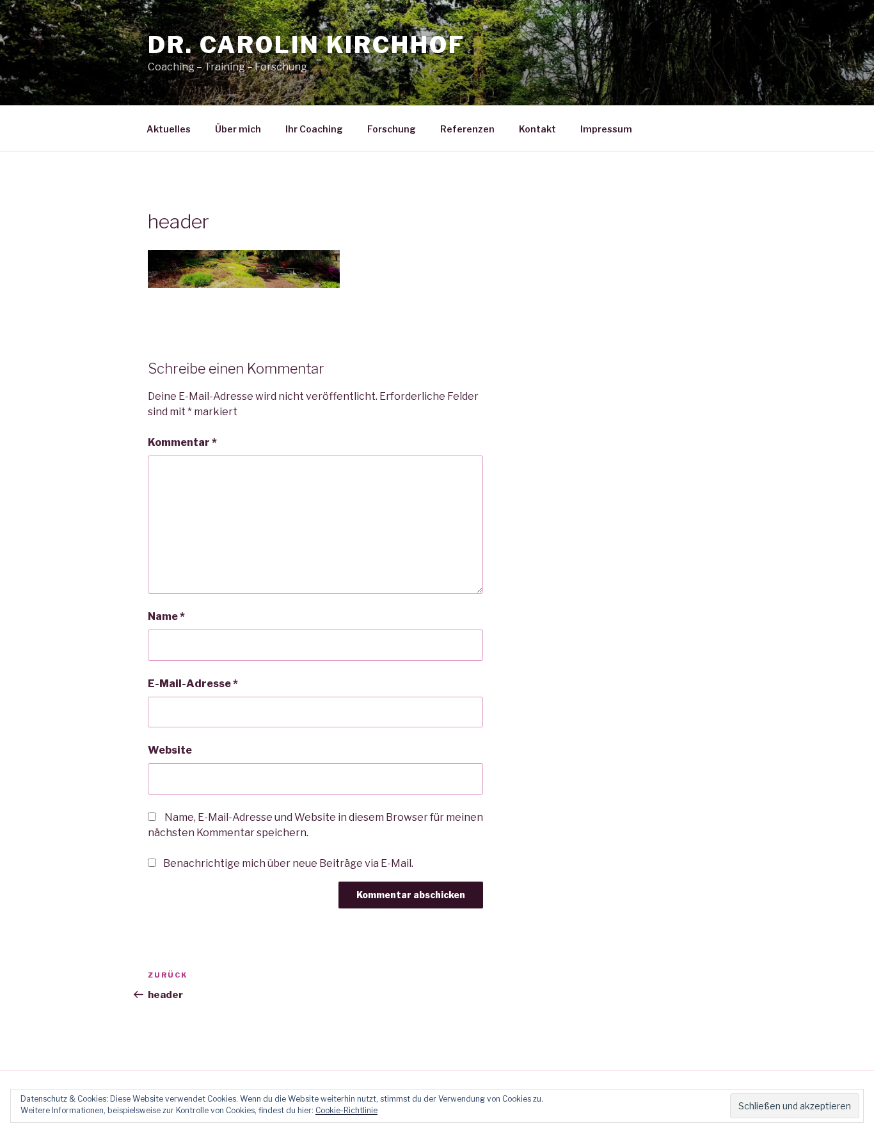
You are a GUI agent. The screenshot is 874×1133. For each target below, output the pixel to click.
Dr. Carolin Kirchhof (306, 45)
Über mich (238, 128)
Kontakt (537, 128)
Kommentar (182, 442)
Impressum (606, 128)
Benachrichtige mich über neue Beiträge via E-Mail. (288, 863)
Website (170, 750)
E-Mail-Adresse (193, 683)
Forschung (391, 128)
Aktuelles (169, 128)
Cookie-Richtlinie (346, 1110)
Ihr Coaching (314, 128)
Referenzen (467, 128)
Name (166, 616)
